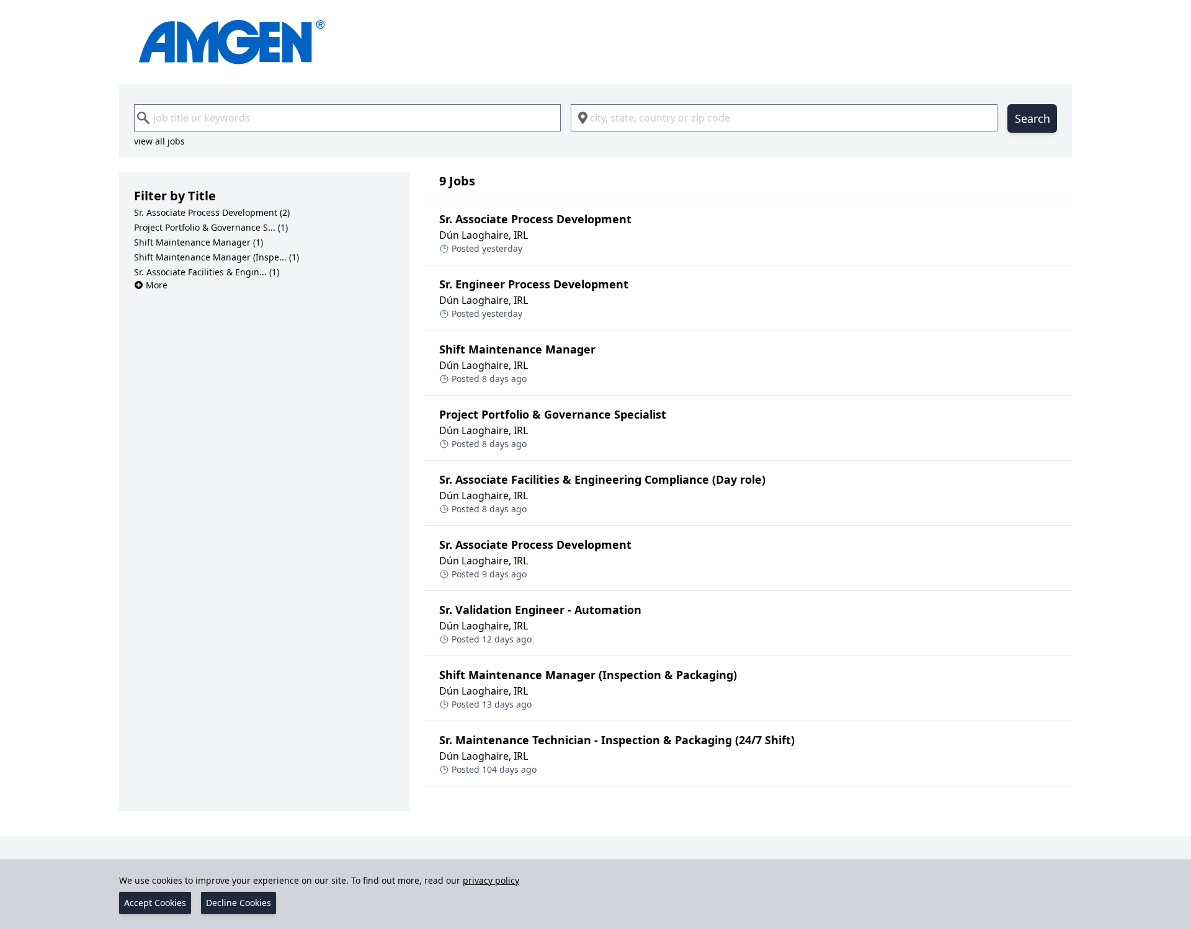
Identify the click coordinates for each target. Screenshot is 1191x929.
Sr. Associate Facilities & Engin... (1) (206, 272)
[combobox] (347, 117)
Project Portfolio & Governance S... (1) (211, 227)
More (156, 285)
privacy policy (491, 880)
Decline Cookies (238, 903)
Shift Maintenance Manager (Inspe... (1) (216, 257)
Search (1032, 118)
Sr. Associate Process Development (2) (212, 212)
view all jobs (159, 141)
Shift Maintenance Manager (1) (198, 242)
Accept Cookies (155, 903)
